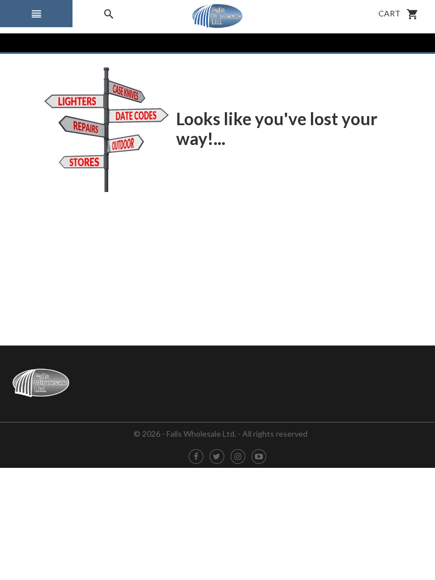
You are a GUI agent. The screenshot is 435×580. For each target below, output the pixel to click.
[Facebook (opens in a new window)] (196, 457)
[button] (36, 13)
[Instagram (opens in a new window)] (237, 457)
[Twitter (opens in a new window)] (216, 457)
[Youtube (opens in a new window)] (259, 457)
